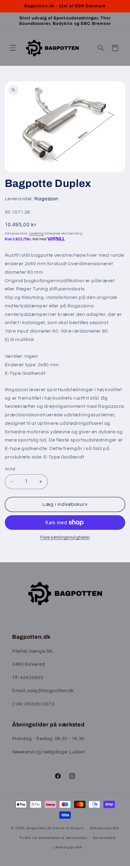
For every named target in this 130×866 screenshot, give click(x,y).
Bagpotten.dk (39, 828)
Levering (36, 233)
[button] (13, 48)
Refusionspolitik (104, 828)
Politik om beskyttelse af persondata (53, 838)
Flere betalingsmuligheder (65, 538)
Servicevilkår (104, 838)
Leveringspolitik (68, 847)
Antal (10, 469)
